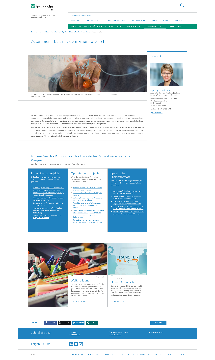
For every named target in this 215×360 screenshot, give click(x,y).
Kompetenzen (115, 26)
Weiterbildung (139, 21)
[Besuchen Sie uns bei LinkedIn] (71, 344)
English (178, 21)
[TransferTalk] (127, 259)
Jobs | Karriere (92, 21)
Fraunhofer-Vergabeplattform (85, 355)
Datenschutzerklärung (139, 355)
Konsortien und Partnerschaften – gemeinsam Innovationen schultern (127, 197)
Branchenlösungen (93, 26)
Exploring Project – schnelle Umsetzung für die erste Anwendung (87, 199)
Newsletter (76, 26)
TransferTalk (119, 301)
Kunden (74, 332)
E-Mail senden (157, 113)
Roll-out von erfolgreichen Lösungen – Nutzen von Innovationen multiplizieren (87, 221)
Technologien (133, 26)
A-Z (182, 355)
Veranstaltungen (160, 21)
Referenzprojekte (176, 26)
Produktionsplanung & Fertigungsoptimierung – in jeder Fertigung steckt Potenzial (87, 205)
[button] (50, 323)
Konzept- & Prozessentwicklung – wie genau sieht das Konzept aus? (48, 194)
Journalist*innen (157, 332)
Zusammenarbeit (153, 26)
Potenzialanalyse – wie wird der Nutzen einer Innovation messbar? (87, 189)
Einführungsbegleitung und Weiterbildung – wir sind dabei (47, 216)
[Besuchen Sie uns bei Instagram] (81, 344)
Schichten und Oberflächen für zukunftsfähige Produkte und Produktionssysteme (60, 32)
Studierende (75, 335)
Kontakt (172, 355)
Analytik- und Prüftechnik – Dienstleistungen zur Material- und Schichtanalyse (128, 213)
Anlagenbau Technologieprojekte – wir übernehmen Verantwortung (127, 192)
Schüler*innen (116, 335)
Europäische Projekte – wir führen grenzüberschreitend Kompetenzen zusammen (128, 207)
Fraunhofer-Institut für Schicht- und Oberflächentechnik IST (43, 16)
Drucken (158, 322)
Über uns (75, 21)
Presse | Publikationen (116, 21)
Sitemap (159, 355)
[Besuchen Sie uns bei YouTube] (76, 344)
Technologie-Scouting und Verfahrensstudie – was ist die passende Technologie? (48, 189)
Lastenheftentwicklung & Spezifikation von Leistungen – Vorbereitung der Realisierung (47, 210)
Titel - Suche (182, 5)
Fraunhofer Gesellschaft (81, 15)
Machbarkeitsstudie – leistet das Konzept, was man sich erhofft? (48, 199)
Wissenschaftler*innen (119, 332)
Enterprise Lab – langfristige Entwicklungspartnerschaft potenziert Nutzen (127, 202)
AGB (121, 355)
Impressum (109, 355)
